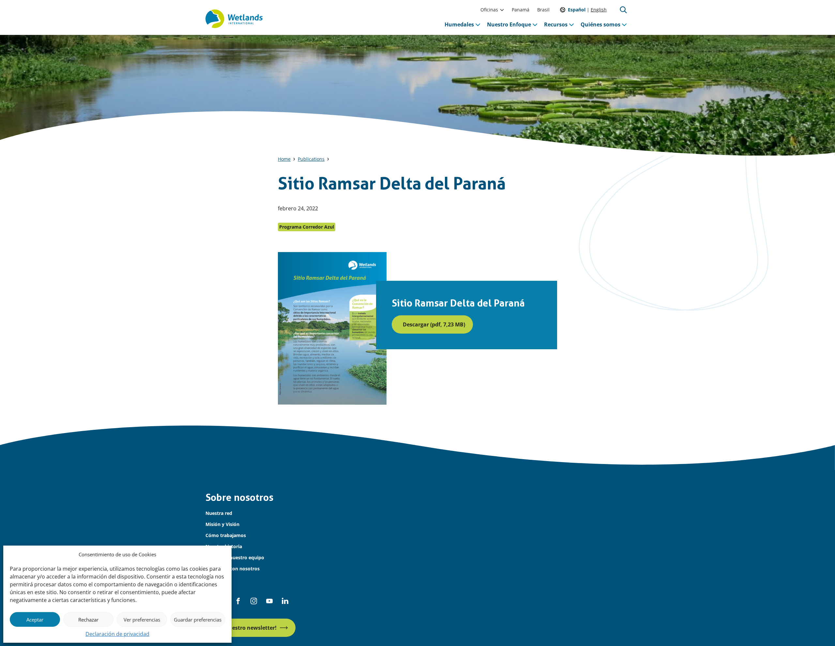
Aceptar (34, 619)
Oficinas (489, 10)
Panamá (520, 10)
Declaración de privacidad (117, 634)
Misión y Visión (222, 524)
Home (284, 159)
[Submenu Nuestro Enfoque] (535, 24)
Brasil (543, 10)
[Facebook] (238, 601)
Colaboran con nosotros (232, 568)
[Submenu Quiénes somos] (624, 24)
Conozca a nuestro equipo (234, 557)
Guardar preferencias (197, 619)
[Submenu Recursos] (571, 24)
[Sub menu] (502, 9)
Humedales (459, 24)
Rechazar (88, 619)
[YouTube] (269, 601)
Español (576, 10)
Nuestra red (218, 513)
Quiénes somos (600, 24)
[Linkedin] (285, 601)
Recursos (556, 24)
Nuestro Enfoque (509, 24)
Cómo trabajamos (225, 535)
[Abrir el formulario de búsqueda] (623, 10)
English (599, 10)
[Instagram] (254, 601)
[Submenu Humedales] (477, 24)
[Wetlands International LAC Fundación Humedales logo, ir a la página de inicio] (234, 18)
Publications (311, 159)
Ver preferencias (142, 619)
